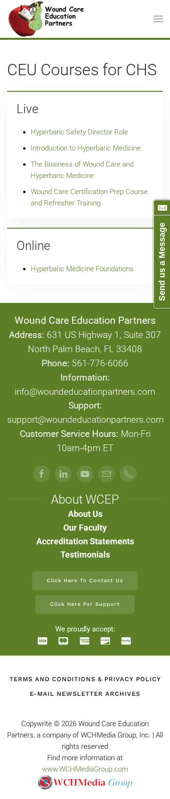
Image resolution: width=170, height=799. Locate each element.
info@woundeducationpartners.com (85, 392)
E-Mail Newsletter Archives (85, 693)
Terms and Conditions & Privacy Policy (85, 679)
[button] (158, 19)
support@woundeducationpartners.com (85, 420)
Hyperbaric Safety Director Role (79, 132)
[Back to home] (46, 19)
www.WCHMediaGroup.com (85, 769)
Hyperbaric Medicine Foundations (82, 269)
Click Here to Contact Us (85, 580)
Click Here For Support (85, 604)
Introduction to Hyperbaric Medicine (86, 148)
